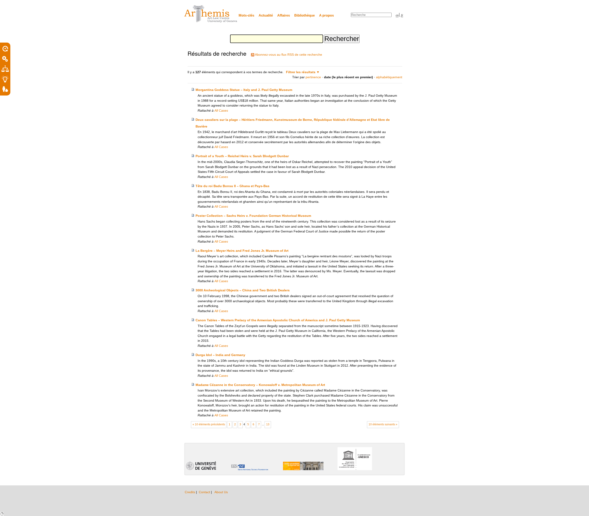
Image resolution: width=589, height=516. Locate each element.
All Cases (221, 110)
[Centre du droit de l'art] (211, 14)
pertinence (313, 77)
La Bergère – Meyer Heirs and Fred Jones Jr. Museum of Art (242, 250)
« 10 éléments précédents (209, 424)
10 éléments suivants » (383, 424)
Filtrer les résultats (300, 72)
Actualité (266, 15)
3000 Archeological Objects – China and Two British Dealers (243, 290)
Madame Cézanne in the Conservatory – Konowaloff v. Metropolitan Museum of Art (260, 385)
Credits (190, 492)
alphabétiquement (389, 77)
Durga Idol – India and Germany (220, 355)
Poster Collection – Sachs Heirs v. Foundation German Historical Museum (253, 215)
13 (267, 424)
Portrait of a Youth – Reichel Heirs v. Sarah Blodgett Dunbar (242, 156)
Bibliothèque (304, 15)
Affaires (283, 15)
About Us (221, 492)
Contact (205, 492)
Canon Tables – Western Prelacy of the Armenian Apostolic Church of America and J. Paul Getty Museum (278, 320)
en (397, 15)
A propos (326, 15)
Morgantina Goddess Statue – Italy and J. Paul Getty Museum (244, 90)
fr (402, 15)
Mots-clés (246, 15)
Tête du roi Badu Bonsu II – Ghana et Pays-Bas (232, 186)
